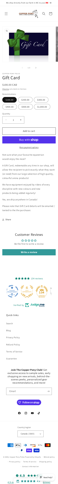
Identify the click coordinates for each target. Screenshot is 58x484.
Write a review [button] (29, 252)
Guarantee (11, 358)
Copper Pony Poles (17, 457)
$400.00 (10, 106)
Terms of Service (14, 351)
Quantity (6, 113)
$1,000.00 (42, 106)
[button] (6, 13)
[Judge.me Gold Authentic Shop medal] (29, 291)
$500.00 (25, 106)
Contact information (30, 466)
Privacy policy (14, 462)
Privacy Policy (13, 337)
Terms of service (29, 462)
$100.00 (9, 99)
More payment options (29, 147)
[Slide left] (22, 67)
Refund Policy (13, 344)
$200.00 (25, 99)
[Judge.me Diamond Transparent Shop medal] (14, 291)
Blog (8, 330)
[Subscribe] (48, 391)
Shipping (5, 89)
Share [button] (8, 219)
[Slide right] (35, 67)
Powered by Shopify (33, 457)
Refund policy (49, 457)
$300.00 (41, 99)
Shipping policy (45, 462)
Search (9, 323)
